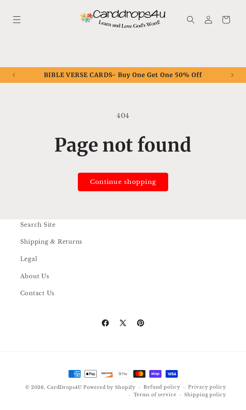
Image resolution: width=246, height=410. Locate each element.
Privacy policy (207, 387)
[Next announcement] (232, 75)
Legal (28, 259)
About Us (34, 276)
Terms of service (155, 395)
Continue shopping (123, 181)
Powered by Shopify (109, 387)
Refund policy (162, 387)
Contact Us (37, 293)
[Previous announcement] (14, 75)
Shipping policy (205, 395)
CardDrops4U (64, 387)
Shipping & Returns (51, 241)
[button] (17, 19)
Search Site (38, 224)
